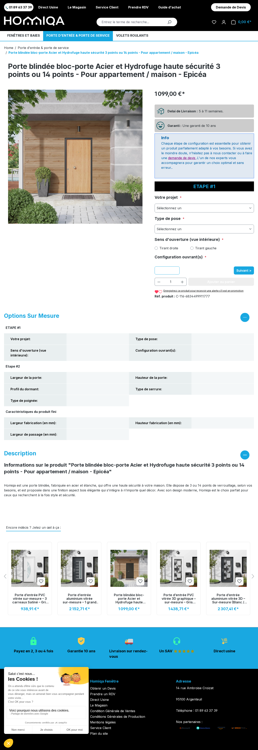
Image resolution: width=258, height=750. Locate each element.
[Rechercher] (169, 22)
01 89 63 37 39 (20, 7)
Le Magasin (77, 7)
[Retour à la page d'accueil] (34, 21)
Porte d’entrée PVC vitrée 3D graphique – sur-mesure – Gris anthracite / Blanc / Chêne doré (179, 598)
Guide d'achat (169, 7)
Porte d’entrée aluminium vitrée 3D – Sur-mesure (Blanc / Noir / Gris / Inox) (228, 598)
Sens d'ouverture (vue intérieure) (188, 239)
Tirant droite (168, 248)
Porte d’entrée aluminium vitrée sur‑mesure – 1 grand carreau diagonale (79, 598)
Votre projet (167, 197)
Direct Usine (48, 7)
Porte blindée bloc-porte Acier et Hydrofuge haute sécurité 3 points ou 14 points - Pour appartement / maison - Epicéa (103, 53)
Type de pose (168, 218)
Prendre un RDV (102, 694)
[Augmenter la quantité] (182, 282)
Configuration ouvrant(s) (179, 257)
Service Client (107, 7)
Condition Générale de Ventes (112, 711)
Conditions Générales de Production (117, 717)
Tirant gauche (205, 248)
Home (8, 48)
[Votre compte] (224, 22)
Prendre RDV (138, 7)
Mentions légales (103, 722)
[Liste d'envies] (214, 22)
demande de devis (182, 158)
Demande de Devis (231, 7)
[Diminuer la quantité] (159, 282)
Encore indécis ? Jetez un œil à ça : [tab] (33, 527)
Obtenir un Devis (103, 688)
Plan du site (99, 733)
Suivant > (243, 270)
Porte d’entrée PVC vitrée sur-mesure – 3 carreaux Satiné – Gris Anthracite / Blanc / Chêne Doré (30, 598)
